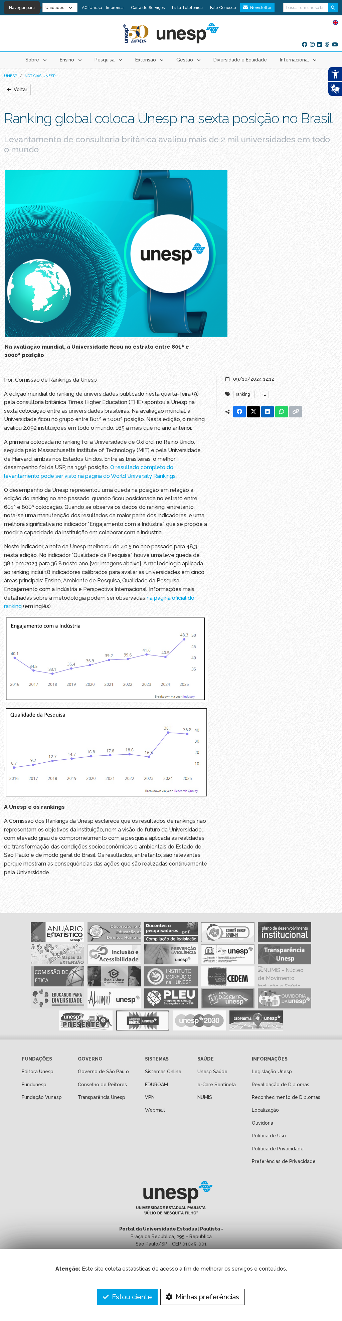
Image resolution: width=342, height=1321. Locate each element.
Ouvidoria (262, 1123)
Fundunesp (34, 1084)
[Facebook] (304, 45)
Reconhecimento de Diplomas (286, 1097)
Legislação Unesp (272, 1071)
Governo (90, 1059)
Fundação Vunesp (42, 1097)
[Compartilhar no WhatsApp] (281, 411)
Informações (270, 1059)
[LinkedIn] (319, 45)
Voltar (19, 89)
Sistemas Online (163, 1071)
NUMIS (204, 1097)
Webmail (155, 1110)
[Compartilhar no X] (253, 411)
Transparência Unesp (101, 1097)
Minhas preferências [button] (206, 1297)
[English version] (335, 22)
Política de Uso (269, 1135)
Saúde (205, 1059)
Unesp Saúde (212, 1071)
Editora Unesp (37, 1071)
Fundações (37, 1059)
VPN (150, 1097)
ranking (243, 394)
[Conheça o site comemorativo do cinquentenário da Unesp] (136, 33)
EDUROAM (156, 1084)
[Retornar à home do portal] (188, 33)
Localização (265, 1110)
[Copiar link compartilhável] (295, 411)
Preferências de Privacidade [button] (284, 1161)
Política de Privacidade (278, 1148)
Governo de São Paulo (103, 1071)
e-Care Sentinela (216, 1084)
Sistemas (157, 1059)
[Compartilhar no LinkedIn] (267, 411)
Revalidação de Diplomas (280, 1084)
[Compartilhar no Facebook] (239, 411)
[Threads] (327, 45)
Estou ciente (131, 1297)
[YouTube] (335, 45)
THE (262, 394)
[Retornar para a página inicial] (170, 1200)
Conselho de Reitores (102, 1084)
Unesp (10, 76)
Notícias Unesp (40, 76)
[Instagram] (312, 45)
